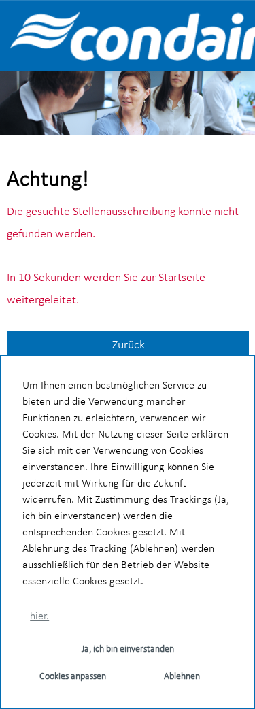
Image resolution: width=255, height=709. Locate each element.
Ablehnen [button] (182, 677)
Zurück (128, 345)
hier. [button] (39, 616)
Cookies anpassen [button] (72, 677)
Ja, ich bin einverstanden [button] (128, 649)
